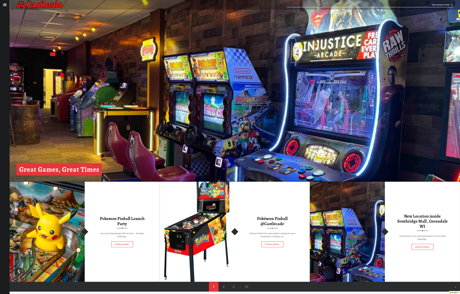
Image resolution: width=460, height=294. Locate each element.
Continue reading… (124, 243)
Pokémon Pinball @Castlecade (272, 221)
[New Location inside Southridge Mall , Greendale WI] (347, 183)
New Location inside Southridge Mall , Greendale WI (422, 221)
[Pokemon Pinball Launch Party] (47, 183)
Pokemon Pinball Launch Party (122, 221)
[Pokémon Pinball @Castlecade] (197, 183)
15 (246, 287)
